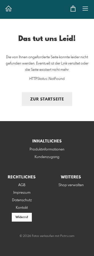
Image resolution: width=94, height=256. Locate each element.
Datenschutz (22, 200)
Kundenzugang (47, 157)
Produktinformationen (47, 149)
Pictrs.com (67, 236)
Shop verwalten (71, 185)
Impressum (22, 192)
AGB (21, 185)
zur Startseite (47, 99)
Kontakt (22, 208)
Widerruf (22, 217)
